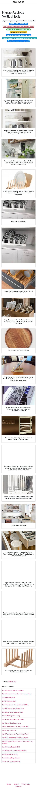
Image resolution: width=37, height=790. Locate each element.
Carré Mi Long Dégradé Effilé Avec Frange (15, 738)
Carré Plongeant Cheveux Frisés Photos (14, 751)
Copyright (18, 786)
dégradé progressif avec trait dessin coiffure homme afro (19, 38)
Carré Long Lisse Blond (9, 730)
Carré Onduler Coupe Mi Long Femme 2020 (15, 727)
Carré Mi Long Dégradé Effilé (11, 747)
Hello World (17, 1)
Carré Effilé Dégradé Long (10, 754)
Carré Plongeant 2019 (9, 701)
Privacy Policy (26, 784)
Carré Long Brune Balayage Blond (12, 712)
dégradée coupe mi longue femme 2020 (18, 29)
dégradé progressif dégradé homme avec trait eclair (18, 26)
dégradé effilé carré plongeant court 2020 (19, 35)
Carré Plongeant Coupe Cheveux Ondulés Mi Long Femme (17, 742)
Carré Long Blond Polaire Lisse (11, 723)
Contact (16, 784)
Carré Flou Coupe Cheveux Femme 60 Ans (15, 705)
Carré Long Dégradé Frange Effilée (13, 719)
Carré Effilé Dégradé (8, 697)
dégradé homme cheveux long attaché (18, 41)
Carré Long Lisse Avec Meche (11, 761)
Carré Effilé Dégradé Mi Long (11, 716)
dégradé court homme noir (18, 32)
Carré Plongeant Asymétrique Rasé (13, 690)
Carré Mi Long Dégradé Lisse (11, 758)
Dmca (9, 784)
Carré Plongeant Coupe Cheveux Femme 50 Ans (17, 694)
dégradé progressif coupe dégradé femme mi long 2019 (19, 21)
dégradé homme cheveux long (18, 24)
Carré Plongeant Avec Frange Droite (13, 708)
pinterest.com (12, 681)
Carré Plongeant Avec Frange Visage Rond (15, 734)
